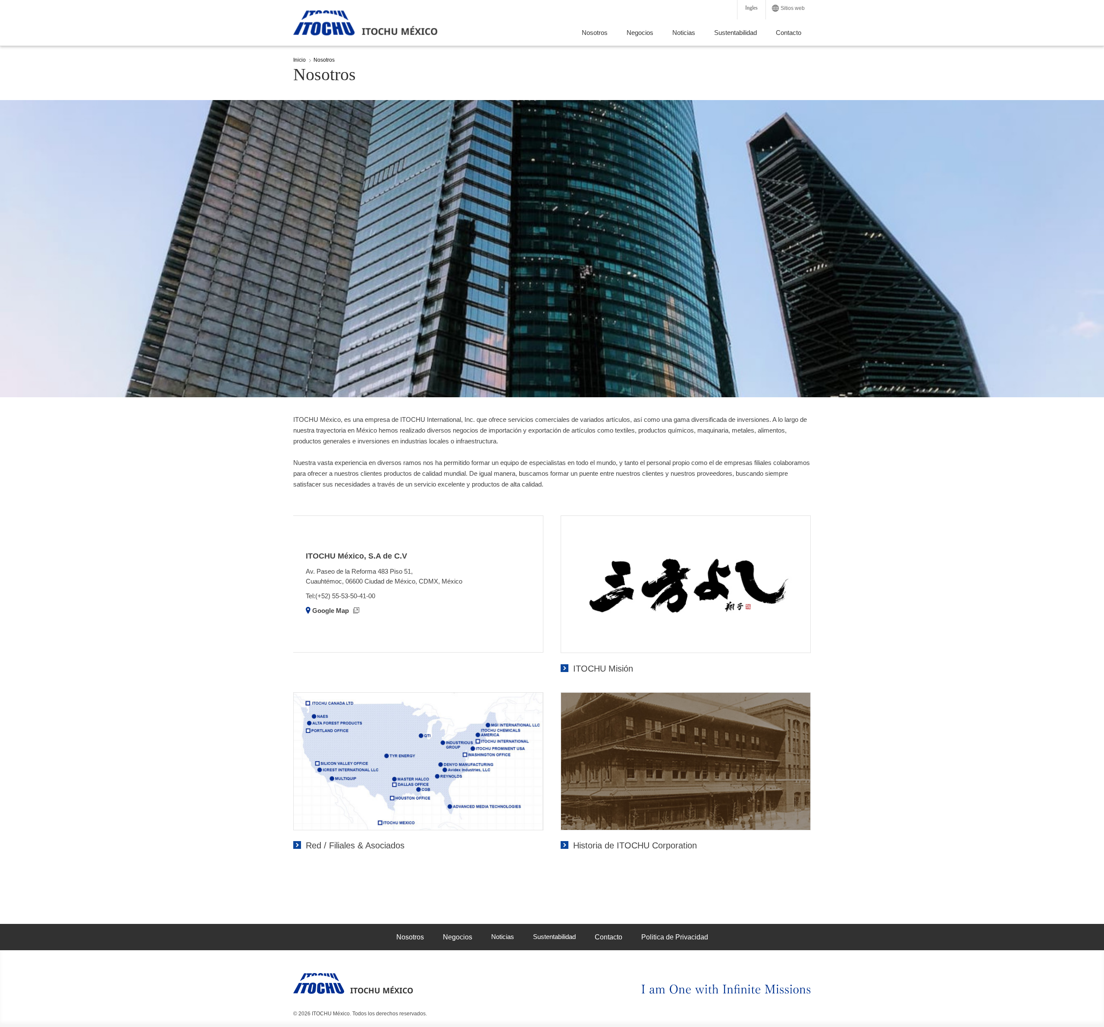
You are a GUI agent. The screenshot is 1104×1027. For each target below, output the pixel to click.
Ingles (751, 8)
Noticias (502, 936)
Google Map (331, 610)
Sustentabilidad (554, 936)
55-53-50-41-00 (353, 596)
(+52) (323, 596)
